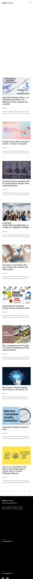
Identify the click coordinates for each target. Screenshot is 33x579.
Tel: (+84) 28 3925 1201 (7, 541)
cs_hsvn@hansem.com (7, 573)
